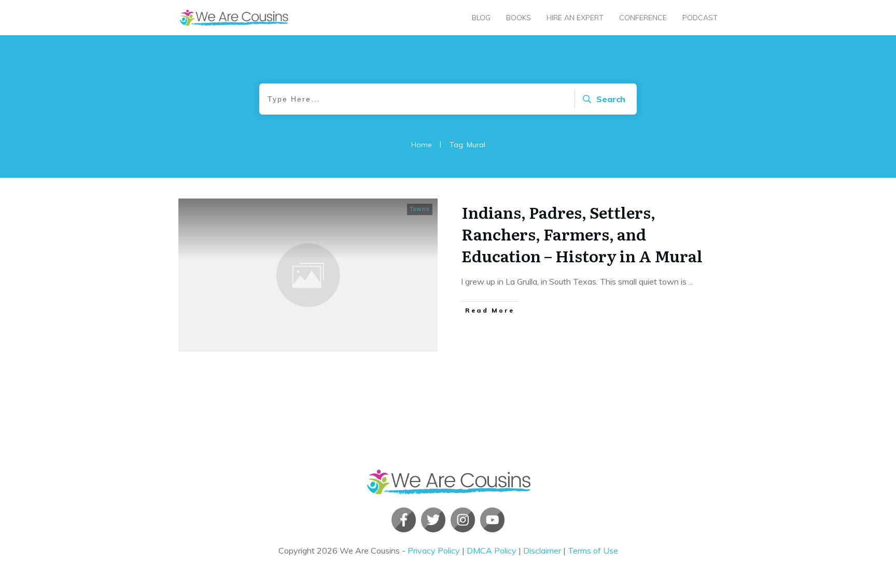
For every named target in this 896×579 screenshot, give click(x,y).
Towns (420, 209)
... (691, 281)
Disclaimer (542, 550)
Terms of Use (593, 550)
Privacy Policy (434, 550)
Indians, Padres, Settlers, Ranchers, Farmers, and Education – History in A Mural (582, 234)
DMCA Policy (491, 550)
